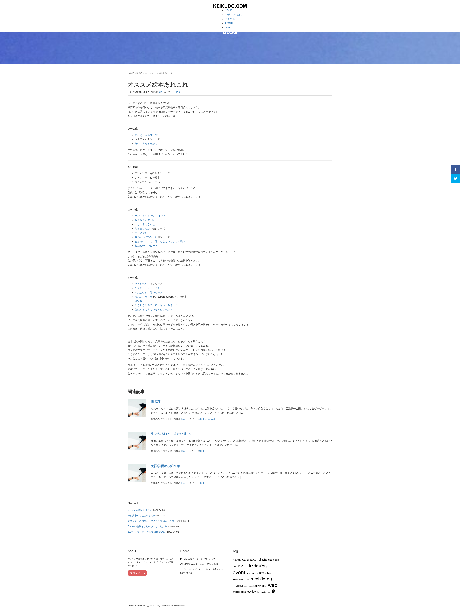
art (234, 566)
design (260, 565)
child (147, 73)
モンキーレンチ (153, 605)
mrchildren (261, 578)
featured (251, 573)
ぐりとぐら (141, 232)
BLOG (139, 73)
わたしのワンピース (146, 245)
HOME (228, 10)
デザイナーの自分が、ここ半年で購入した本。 (152, 521)
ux (266, 586)
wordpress (239, 591)
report (251, 586)
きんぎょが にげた (145, 220)
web (272, 584)
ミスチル (230, 19)
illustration (238, 579)
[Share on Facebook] (455, 169)
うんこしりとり (143, 296)
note (227, 27)
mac (247, 579)
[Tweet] (455, 178)
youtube (263, 592)
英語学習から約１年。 (167, 465)
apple (276, 560)
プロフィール (137, 573)
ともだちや (141, 283)
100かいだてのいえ (146, 237)
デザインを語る (233, 14)
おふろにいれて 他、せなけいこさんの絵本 (160, 241)
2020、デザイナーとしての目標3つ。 (147, 531)
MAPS (138, 300)
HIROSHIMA (264, 573)
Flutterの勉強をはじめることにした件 (147, 526)
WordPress (179, 605)
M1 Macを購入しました (140, 510)
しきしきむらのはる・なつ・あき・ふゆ (157, 305)
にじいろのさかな (145, 224)
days (207, 418)
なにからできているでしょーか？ (153, 309)
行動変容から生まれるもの (142, 515)
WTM (256, 592)
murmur (238, 585)
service (259, 585)
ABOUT (229, 23)
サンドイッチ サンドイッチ (150, 215)
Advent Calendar (243, 560)
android (260, 559)
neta (246, 586)
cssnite (244, 565)
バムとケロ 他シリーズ (148, 292)
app (270, 560)
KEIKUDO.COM (230, 6)
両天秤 (156, 401)
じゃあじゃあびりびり (147, 135)
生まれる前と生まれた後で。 (172, 433)
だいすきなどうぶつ (146, 143)
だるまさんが (143, 228)
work (213, 418)
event (239, 572)
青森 (271, 591)
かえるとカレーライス (147, 288)
